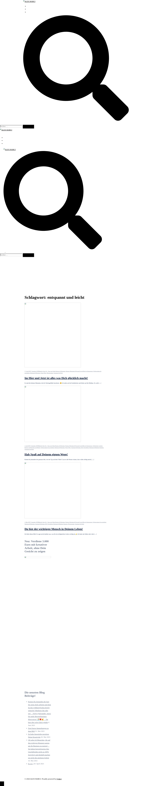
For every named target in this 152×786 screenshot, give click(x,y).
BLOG (29, 12)
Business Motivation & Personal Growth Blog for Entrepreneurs (79, 371)
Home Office (43, 373)
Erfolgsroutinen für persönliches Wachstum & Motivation (53, 447)
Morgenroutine (50, 373)
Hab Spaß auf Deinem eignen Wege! (46, 454)
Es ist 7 (30, 764)
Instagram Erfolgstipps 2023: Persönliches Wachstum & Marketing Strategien (87, 447)
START (29, 6)
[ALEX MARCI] (29, 1)
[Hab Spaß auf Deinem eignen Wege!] (53, 441)
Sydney (59, 779)
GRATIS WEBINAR (34, 9)
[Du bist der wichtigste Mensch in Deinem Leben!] (53, 518)
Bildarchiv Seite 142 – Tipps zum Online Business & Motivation (51, 371)
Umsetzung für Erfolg (58, 373)
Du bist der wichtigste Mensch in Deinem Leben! (54, 529)
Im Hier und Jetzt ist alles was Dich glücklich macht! (56, 378)
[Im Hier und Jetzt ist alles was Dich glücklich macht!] (53, 367)
